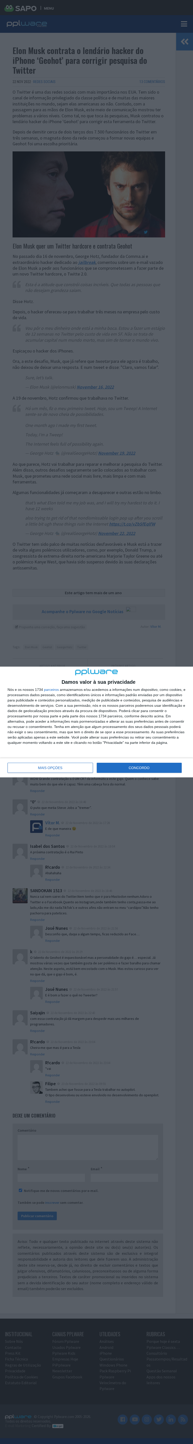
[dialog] (96, 722)
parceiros (51, 689)
